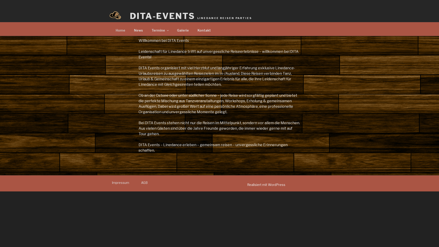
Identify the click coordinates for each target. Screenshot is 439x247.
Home (120, 30)
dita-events (191, 16)
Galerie (183, 30)
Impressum (120, 183)
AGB (144, 183)
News (138, 30)
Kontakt (204, 30)
